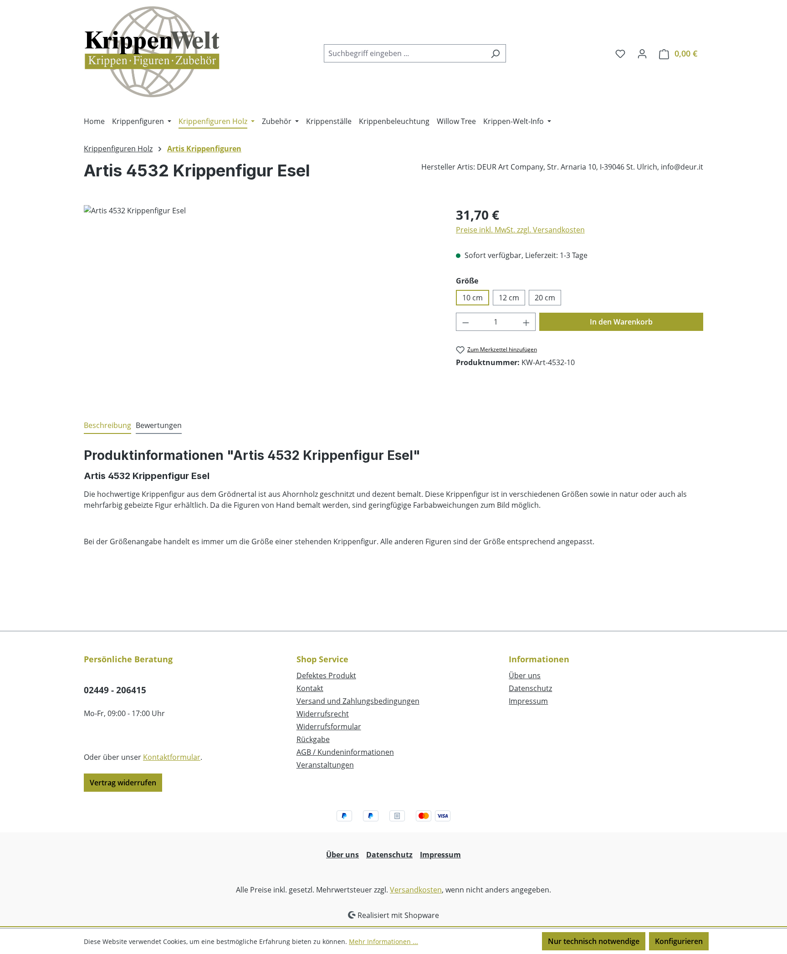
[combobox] (404, 53)
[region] (261, 303)
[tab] (107, 426)
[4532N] (260, 303)
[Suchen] (495, 53)
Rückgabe (313, 739)
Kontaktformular (171, 757)
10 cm (472, 298)
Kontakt (309, 688)
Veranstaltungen (325, 765)
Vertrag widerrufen (123, 783)
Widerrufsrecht (322, 714)
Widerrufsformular (328, 727)
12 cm (509, 298)
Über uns (525, 675)
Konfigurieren (679, 941)
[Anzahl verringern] (465, 322)
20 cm (545, 298)
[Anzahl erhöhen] (526, 322)
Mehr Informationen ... (383, 941)
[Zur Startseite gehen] (152, 51)
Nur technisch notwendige (593, 941)
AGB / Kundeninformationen (345, 752)
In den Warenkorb (621, 322)
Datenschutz (530, 688)
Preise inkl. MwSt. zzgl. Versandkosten (520, 230)
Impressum (528, 701)
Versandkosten (416, 890)
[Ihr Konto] (642, 53)
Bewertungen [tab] (159, 425)
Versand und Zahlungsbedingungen (357, 701)
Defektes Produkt (326, 675)
